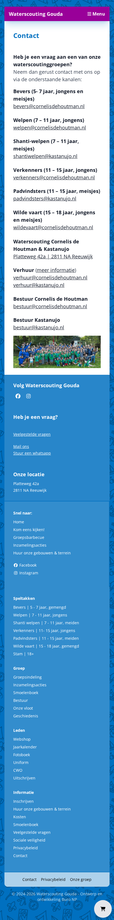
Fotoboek (21, 754)
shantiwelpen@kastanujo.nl (45, 156)
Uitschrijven (24, 778)
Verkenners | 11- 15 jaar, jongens (44, 630)
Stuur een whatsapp (32, 453)
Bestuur (20, 700)
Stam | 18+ (23, 653)
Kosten (19, 816)
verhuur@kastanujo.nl (38, 285)
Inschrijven (23, 801)
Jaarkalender (25, 747)
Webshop (22, 739)
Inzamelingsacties (29, 545)
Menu (98, 14)
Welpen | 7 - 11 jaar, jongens (40, 615)
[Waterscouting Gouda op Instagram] (28, 395)
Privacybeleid (25, 847)
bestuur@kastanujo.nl (38, 327)
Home (18, 521)
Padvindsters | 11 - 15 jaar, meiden (46, 638)
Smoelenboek (25, 692)
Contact (20, 855)
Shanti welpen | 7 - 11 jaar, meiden (46, 622)
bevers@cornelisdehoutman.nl (49, 106)
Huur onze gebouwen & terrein (42, 552)
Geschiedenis (25, 715)
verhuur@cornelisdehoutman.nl (50, 277)
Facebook (27, 565)
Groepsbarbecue (28, 537)
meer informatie (56, 270)
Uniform (20, 762)
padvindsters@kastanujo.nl (44, 198)
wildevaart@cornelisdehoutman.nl (53, 227)
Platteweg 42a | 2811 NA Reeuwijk (53, 256)
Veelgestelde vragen (32, 434)
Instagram (28, 572)
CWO (17, 770)
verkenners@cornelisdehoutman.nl (54, 177)
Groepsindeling (27, 677)
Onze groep (81, 879)
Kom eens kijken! (29, 529)
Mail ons (21, 446)
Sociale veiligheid (29, 840)
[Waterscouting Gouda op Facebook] (18, 395)
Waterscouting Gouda (36, 14)
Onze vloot (23, 708)
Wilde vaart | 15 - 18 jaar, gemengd (46, 646)
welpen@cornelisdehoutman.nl (49, 127)
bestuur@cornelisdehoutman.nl (50, 306)
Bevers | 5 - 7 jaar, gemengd (39, 607)
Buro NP (69, 899)
